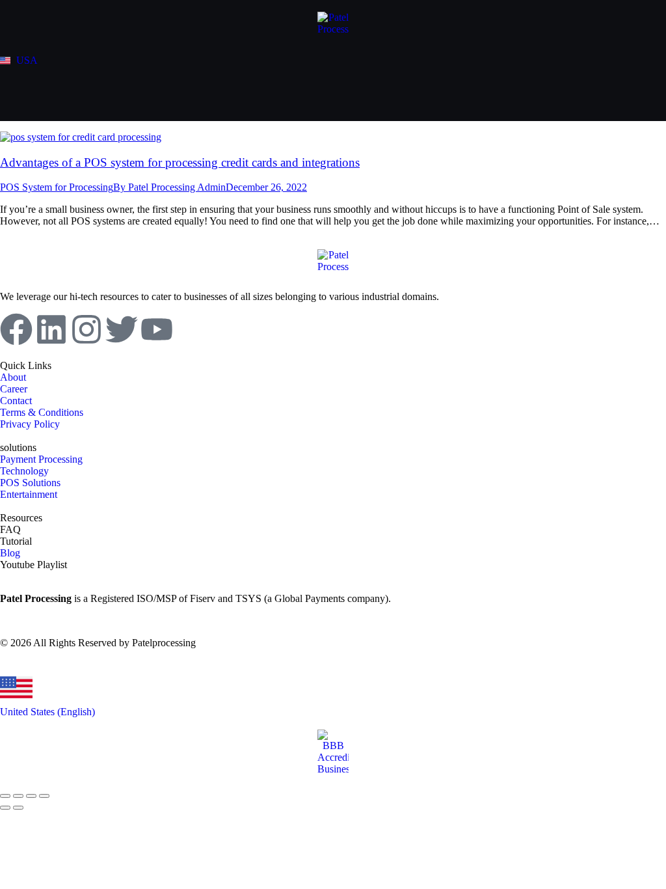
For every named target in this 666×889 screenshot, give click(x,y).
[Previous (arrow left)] (5, 808)
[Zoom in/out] (44, 796)
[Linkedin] (51, 329)
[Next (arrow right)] (18, 808)
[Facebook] (16, 329)
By (169, 187)
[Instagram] (86, 329)
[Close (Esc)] (5, 796)
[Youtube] (156, 329)
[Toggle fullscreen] (31, 796)
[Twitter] (121, 329)
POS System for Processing (56, 187)
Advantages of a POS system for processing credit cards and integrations (180, 162)
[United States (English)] (16, 687)
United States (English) (47, 711)
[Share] (18, 796)
